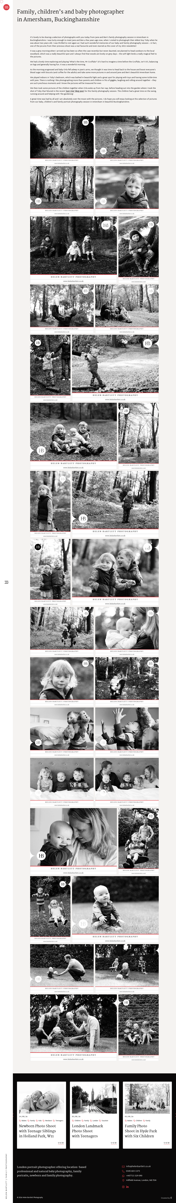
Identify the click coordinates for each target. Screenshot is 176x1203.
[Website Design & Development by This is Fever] (166, 1197)
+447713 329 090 (134, 1175)
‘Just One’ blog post (75, 91)
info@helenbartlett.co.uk (138, 1166)
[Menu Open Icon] (6, 582)
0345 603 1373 (133, 1171)
